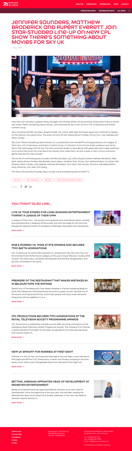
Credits (14, 443)
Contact (125, 4)
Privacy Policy (17, 434)
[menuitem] (79, 4)
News (116, 4)
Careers (14, 440)
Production (92, 4)
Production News (88, 11)
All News (121, 11)
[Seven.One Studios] (10, 4)
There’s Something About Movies (69, 180)
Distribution (105, 4)
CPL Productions (96, 125)
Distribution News (106, 11)
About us (79, 4)
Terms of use (16, 431)
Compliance (16, 437)
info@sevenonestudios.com (99, 441)
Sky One (48, 180)
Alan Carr (17, 180)
